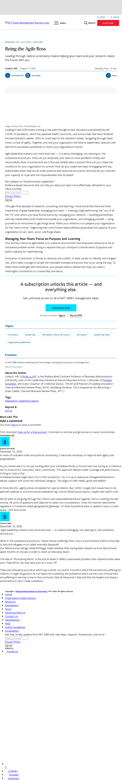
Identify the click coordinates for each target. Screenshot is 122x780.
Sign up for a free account (32, 432)
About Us (10, 601)
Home (8, 594)
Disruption (82, 334)
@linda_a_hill (28, 376)
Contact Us (11, 616)
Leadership (30, 334)
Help (7, 623)
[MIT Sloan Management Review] (27, 22)
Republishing (12, 620)
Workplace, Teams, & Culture (56, 334)
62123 (8, 410)
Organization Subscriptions (20, 598)
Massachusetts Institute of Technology (31, 591)
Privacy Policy (13, 196)
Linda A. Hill (11, 68)
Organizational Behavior (19, 342)
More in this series (14, 366)
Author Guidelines (15, 627)
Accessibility (12, 631)
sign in (14, 425)
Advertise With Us (15, 612)
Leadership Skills (102, 334)
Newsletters (11, 605)
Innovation (13, 334)
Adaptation (11, 401)
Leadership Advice (28, 401)
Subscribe (108, 23)
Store (8, 609)
